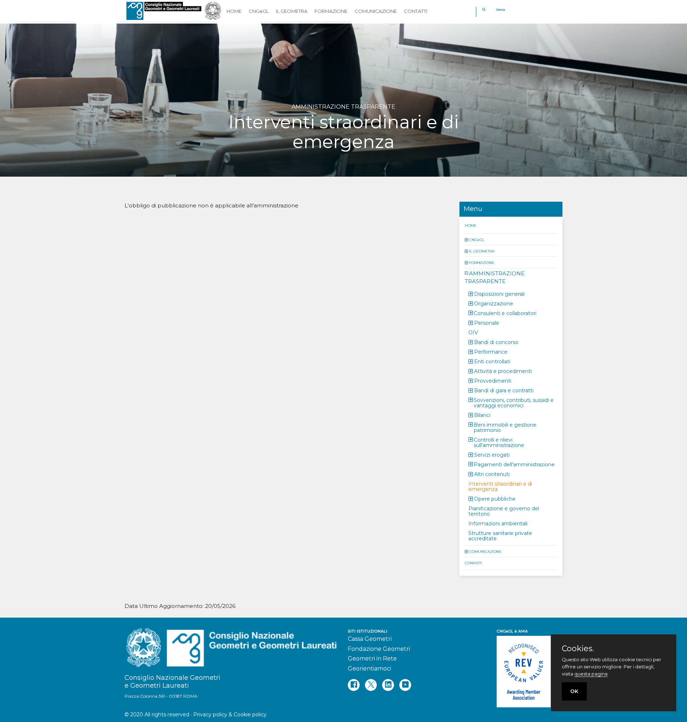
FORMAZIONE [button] (331, 11)
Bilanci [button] (482, 415)
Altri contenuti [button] (492, 474)
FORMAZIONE (481, 262)
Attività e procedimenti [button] (503, 371)
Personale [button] (486, 322)
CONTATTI (473, 562)
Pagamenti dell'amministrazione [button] (514, 464)
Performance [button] (490, 351)
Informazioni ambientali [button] (497, 523)
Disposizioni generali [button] (499, 293)
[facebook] (354, 685)
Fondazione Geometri (379, 648)
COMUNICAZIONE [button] (376, 11)
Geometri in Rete (372, 658)
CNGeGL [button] (259, 11)
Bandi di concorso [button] (496, 342)
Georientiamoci (369, 668)
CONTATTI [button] (415, 11)
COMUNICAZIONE (485, 551)
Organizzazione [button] (493, 303)
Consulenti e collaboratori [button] (505, 313)
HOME (471, 225)
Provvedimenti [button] (492, 380)
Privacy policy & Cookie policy (230, 714)
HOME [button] (234, 11)
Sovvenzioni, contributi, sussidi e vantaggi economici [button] (514, 402)
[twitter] (371, 685)
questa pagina (591, 674)
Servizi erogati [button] (492, 454)
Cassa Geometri (370, 638)
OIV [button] (473, 332)
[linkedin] (388, 685)
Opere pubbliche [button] (495, 498)
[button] (467, 239)
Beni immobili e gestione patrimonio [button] (505, 427)
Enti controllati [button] (492, 361)
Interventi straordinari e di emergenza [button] (500, 486)
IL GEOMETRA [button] (291, 11)
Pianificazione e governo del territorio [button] (503, 511)
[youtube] (405, 685)
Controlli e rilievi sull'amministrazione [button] (499, 442)
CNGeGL (476, 239)
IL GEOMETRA (481, 251)
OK (574, 691)
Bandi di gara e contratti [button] (503, 390)
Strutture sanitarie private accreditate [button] (500, 535)
